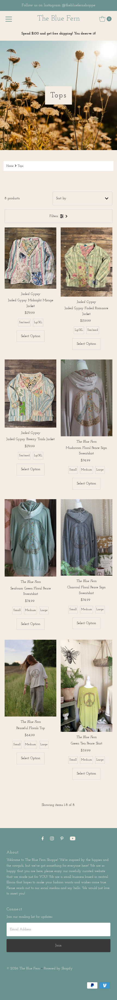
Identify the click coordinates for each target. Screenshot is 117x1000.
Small (73, 469)
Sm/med (24, 322)
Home (10, 166)
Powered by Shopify (58, 968)
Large (100, 469)
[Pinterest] (61, 839)
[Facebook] (43, 839)
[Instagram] (52, 839)
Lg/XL (38, 322)
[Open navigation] (8, 18)
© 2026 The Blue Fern (23, 968)
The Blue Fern (58, 18)
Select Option (30, 336)
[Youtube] (72, 839)
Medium (86, 469)
